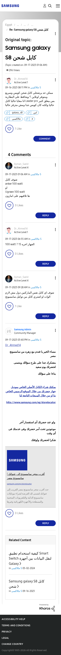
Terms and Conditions (16, 625)
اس (35, 112)
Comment (44, 138)
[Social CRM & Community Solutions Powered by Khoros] (47, 607)
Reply (45, 215)
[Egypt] (10, 5)
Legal (5, 638)
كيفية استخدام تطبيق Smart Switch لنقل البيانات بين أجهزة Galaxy (30, 558)
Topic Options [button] (50, 33)
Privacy (7, 631)
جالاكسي (16, 118)
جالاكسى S (35, 87)
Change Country (12, 644)
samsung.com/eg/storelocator (19, 484)
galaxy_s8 (17, 112)
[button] (50, 79)
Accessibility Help (13, 619)
